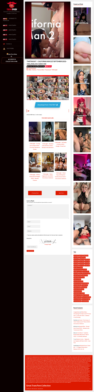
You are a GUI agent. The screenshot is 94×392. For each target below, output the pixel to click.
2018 (87, 265)
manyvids (85, 283)
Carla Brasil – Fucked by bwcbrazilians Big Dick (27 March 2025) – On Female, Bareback (81, 334)
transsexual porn (32, 68)
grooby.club (77, 275)
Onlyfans (34, 69)
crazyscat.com (40, 388)
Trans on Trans (86, 299)
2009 (87, 259)
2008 (81, 259)
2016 (76, 265)
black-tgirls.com (78, 267)
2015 (87, 263)
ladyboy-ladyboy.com (79, 277)
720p (76, 257)
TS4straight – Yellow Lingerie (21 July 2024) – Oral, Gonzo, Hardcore (47, 175)
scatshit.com (28, 388)
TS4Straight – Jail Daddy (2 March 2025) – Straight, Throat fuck (60, 144)
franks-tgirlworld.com (84, 273)
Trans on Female (86, 297)
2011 (81, 261)
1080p (29, 69)
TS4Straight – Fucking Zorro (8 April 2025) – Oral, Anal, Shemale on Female (35, 146)
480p (85, 255)
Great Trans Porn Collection (38, 385)
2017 (81, 265)
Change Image (47, 244)
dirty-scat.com (34, 388)
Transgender (77, 297)
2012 (87, 261)
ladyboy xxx (77, 279)
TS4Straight (54, 69)
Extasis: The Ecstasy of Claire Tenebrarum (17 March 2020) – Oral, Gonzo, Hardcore (82, 321)
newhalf (85, 285)
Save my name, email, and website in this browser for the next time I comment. (45, 235)
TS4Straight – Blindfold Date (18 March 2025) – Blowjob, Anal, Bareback (48, 145)
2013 (76, 263)
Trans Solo (85, 301)
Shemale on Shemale (79, 289)
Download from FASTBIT (47, 105)
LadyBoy (84, 275)
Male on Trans (78, 283)
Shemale (84, 287)
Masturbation (77, 285)
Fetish (76, 273)
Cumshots (86, 271)
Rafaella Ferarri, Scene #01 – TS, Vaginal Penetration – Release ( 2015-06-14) (81, 347)
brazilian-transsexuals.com (80, 269)
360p (81, 255)
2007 (76, 259)
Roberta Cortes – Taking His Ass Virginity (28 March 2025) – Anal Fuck (81, 341)
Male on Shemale (78, 281)
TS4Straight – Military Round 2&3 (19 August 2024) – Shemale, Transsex (34, 177)
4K (76, 255)
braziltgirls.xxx (78, 271)
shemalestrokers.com (79, 293)
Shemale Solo (77, 291)
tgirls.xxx (86, 295)
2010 (76, 261)
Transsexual (48, 69)
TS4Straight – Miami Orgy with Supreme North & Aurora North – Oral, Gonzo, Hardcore (60, 175)
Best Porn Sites (12, 54)
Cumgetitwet (76, 312)
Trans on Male (40, 69)
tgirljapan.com (78, 295)
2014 (81, 263)
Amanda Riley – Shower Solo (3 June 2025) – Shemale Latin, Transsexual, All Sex (81, 328)
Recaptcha (29, 238)
